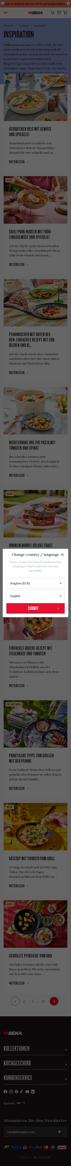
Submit (33, 608)
